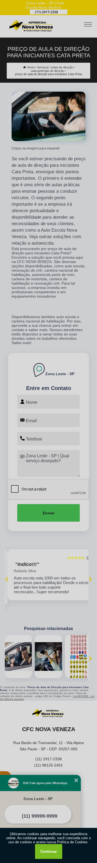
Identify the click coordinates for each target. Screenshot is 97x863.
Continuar (48, 851)
